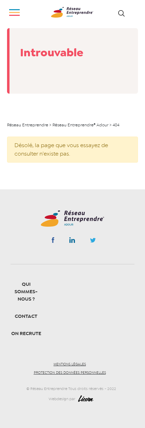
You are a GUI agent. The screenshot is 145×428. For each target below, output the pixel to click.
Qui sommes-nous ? (26, 291)
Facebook (53, 241)
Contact (26, 316)
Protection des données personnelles (70, 373)
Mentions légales (69, 364)
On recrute (26, 333)
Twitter (93, 242)
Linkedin (72, 241)
